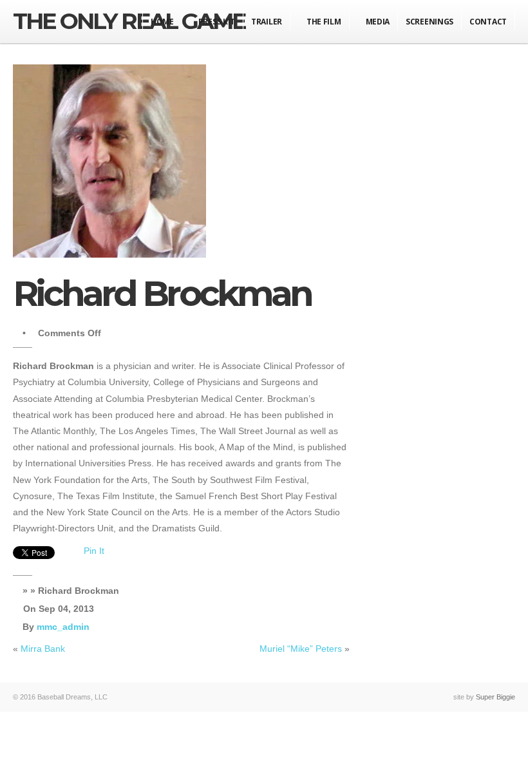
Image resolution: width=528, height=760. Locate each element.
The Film (323, 21)
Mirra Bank (43, 648)
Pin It (94, 551)
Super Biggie (495, 697)
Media (378, 21)
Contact (488, 21)
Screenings (429, 21)
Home (162, 21)
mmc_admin (63, 627)
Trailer (266, 21)
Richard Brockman (162, 293)
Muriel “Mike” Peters (300, 648)
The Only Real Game (129, 21)
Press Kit (216, 21)
